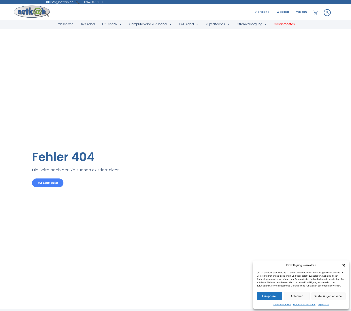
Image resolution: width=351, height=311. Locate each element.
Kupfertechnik (215, 24)
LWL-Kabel (186, 24)
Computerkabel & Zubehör (148, 24)
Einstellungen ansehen (329, 296)
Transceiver (64, 24)
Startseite (261, 12)
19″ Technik (109, 24)
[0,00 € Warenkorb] (315, 12)
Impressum (323, 304)
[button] (344, 265)
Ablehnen (297, 296)
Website (283, 12)
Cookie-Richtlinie (282, 304)
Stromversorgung (249, 24)
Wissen (301, 12)
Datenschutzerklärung (304, 304)
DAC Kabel (87, 24)
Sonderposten (284, 24)
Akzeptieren (269, 296)
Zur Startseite (48, 183)
